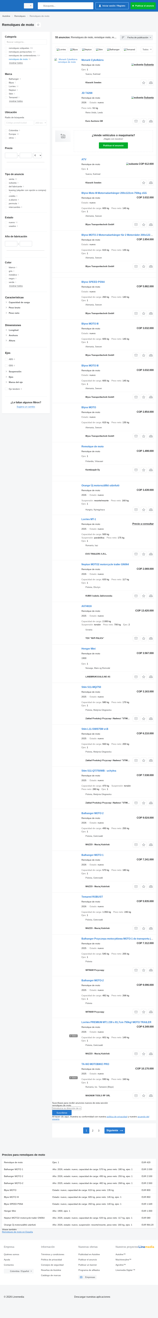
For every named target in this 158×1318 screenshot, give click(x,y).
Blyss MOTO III (89, 323)
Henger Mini (88, 648)
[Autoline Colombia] (11, 6)
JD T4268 (86, 93)
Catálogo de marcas (51, 1275)
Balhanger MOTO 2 (92, 813)
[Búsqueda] (41, 6)
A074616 (86, 606)
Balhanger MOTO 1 (92, 855)
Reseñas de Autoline (51, 1270)
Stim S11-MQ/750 (91, 687)
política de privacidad (117, 1116)
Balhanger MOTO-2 (92, 980)
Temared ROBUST (92, 896)
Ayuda (7, 1259)
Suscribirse (61, 1113)
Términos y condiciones (52, 1254)
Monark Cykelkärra (92, 60)
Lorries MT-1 (88, 519)
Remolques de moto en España (17, 1232)
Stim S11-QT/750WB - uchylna (98, 770)
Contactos (9, 1265)
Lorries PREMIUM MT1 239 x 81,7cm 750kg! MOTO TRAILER (116, 1022)
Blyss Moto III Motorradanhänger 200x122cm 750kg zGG (114, 193)
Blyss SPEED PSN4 (93, 282)
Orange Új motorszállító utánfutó (100, 485)
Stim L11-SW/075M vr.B (94, 729)
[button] (143, 83)
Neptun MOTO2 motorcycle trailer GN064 (105, 564)
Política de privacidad (51, 1259)
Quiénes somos (11, 1254)
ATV (83, 159)
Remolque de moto (92, 446)
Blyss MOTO (88, 407)
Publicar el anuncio (113, 145)
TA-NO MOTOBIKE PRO (95, 1064)
